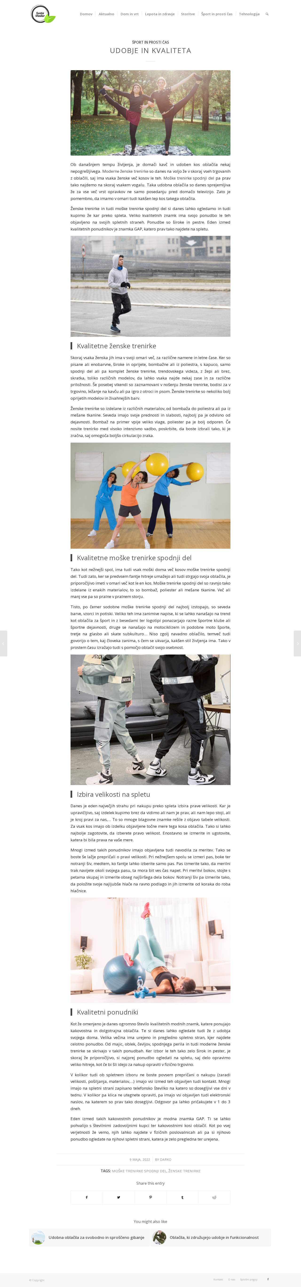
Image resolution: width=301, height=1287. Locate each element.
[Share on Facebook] (87, 1197)
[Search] (267, 14)
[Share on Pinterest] (150, 1197)
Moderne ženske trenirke (125, 171)
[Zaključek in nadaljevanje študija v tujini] (297, 643)
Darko (165, 1159)
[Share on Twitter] (119, 1197)
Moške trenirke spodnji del (188, 178)
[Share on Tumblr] (182, 1197)
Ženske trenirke (184, 1170)
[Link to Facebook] (268, 1279)
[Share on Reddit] (214, 1197)
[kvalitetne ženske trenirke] (150, 113)
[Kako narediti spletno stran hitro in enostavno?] (3, 643)
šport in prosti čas (150, 42)
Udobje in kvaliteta (150, 50)
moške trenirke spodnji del (139, 1170)
